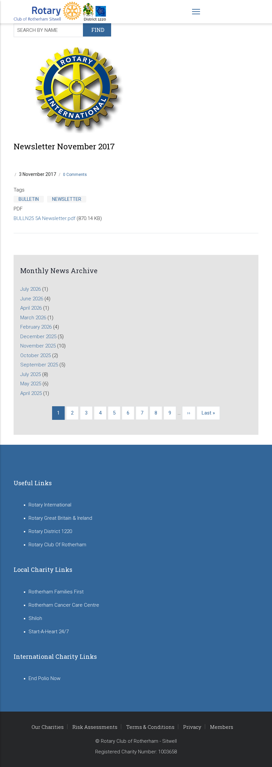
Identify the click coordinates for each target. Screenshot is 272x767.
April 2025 (31, 393)
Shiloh (35, 618)
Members (221, 727)
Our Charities (48, 727)
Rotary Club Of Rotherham (57, 545)
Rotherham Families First (56, 592)
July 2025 (30, 374)
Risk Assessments (94, 727)
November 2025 (38, 346)
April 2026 (31, 308)
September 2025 (39, 365)
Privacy (192, 727)
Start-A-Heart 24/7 (49, 632)
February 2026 (36, 327)
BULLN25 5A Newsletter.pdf (44, 218)
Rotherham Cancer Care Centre (64, 605)
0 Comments (75, 174)
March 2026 (33, 318)
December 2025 (38, 337)
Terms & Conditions (150, 727)
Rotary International (50, 505)
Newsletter (66, 199)
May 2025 (30, 384)
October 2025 (35, 355)
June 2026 (31, 299)
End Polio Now (44, 678)
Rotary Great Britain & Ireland (60, 518)
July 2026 (30, 289)
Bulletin (29, 199)
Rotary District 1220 (50, 531)
